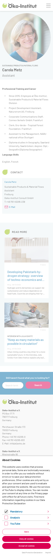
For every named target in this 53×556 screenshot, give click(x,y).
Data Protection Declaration (32, 552)
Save (26, 532)
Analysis (15, 517)
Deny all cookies (26, 539)
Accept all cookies (27, 546)
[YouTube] (6, 524)
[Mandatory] (6, 512)
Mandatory (16, 511)
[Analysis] (6, 518)
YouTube (15, 523)
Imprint (48, 552)
